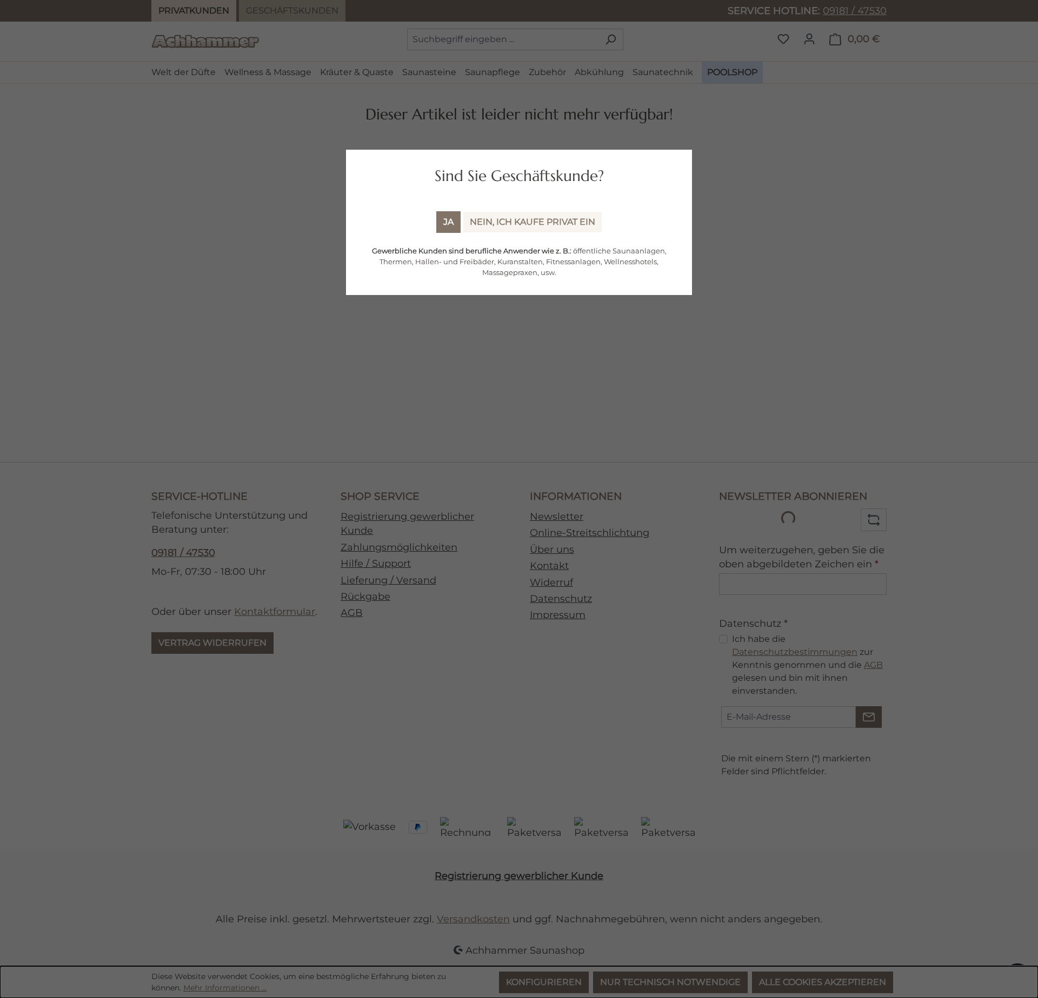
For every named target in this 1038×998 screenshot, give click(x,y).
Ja (448, 222)
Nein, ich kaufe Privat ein (532, 222)
